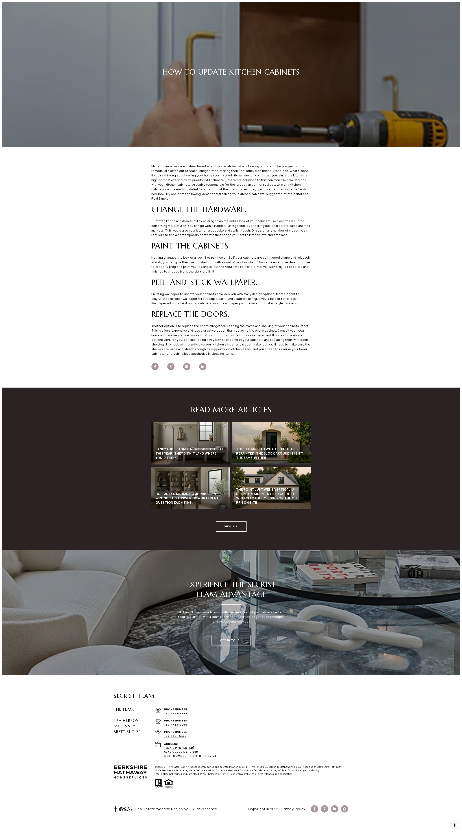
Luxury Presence (203, 809)
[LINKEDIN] (334, 808)
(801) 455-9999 (175, 713)
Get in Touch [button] (231, 640)
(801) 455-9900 (175, 724)
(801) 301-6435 (175, 736)
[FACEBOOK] (314, 808)
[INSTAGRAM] (324, 808)
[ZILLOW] (344, 808)
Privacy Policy (293, 809)
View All (231, 526)
